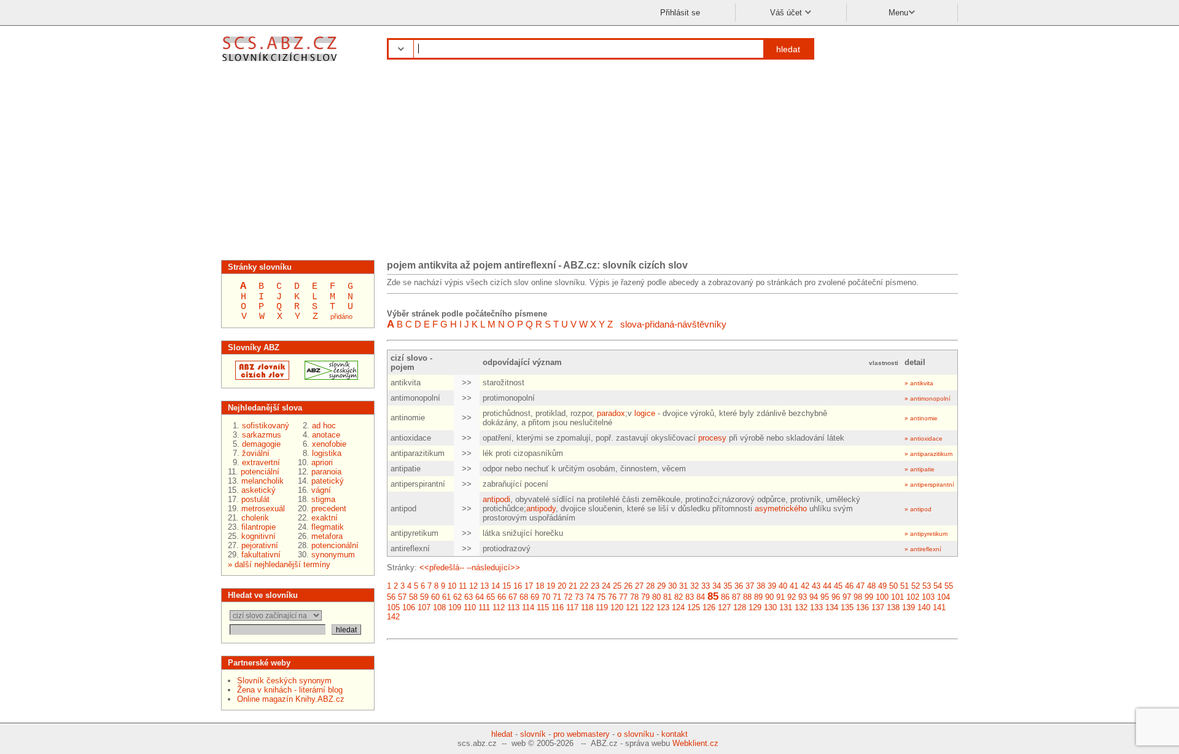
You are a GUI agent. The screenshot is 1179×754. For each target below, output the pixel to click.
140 (923, 607)
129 (755, 607)
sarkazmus (261, 434)
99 (869, 597)
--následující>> (493, 567)
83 (689, 597)
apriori (322, 462)
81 (667, 597)
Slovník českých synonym (284, 680)
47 (860, 586)
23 (595, 586)
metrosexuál (263, 508)
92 (791, 597)
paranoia (326, 471)
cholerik (255, 517)
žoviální (256, 453)
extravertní (261, 462)
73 (579, 597)
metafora (327, 536)
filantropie (258, 527)
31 (683, 586)
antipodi (496, 499)
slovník (533, 734)
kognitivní (258, 536)
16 (517, 586)
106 (408, 607)
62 (457, 597)
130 (770, 607)
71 (557, 597)
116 (557, 607)
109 (454, 607)
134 (831, 607)
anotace (326, 434)
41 (794, 586)
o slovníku (635, 734)
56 (391, 597)
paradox (611, 413)
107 (424, 607)
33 (705, 586)
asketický (258, 490)
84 (700, 597)
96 (835, 597)
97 (846, 597)
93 (802, 597)
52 (915, 586)
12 (473, 586)
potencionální (335, 545)
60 (435, 597)
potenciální (260, 471)
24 (606, 586)
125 (693, 607)
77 (623, 597)
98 (858, 597)
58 (413, 597)
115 (543, 607)
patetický (327, 480)
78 (634, 597)
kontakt (674, 734)
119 (602, 607)
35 (727, 586)
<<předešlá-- (441, 567)
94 (813, 597)
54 (937, 586)
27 (639, 586)
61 (446, 597)
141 (939, 607)
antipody (541, 508)
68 (523, 597)
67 (512, 597)
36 (738, 586)
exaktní (324, 517)
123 (662, 607)
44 (827, 586)
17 (528, 586)
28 (650, 586)
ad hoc (324, 425)
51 (904, 586)
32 (694, 586)
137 (877, 607)
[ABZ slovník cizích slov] (281, 63)
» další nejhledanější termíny (279, 564)
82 (678, 597)
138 (893, 607)
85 (712, 596)
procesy (712, 437)
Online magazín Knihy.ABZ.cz (290, 699)
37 (749, 586)
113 (513, 607)
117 (572, 607)
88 (747, 597)
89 (758, 597)
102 (912, 597)
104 (943, 597)
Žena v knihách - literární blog (290, 689)
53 (926, 586)
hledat (788, 49)
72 (568, 597)
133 (816, 607)
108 (439, 607)
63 (468, 597)
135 (847, 607)
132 (801, 607)
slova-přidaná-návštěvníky (673, 324)
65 (490, 597)
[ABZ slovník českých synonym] (327, 377)
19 (551, 586)
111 (484, 607)
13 (484, 586)
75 (601, 597)
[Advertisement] (589, 165)
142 (393, 616)
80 (656, 597)
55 (948, 586)
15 (506, 586)
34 (716, 586)
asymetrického (781, 508)
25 (617, 586)
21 (573, 586)
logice (644, 413)
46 (849, 586)
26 (628, 586)
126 (708, 607)
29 (661, 586)
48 (871, 586)
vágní (321, 490)
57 (402, 597)
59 (424, 597)
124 (678, 607)
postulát (255, 499)
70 (546, 597)
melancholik (262, 480)
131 (785, 607)
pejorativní (259, 545)
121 (632, 607)
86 (725, 597)
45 (838, 586)
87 (736, 597)
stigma (323, 499)
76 (612, 597)
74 (590, 597)
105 (393, 607)
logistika (326, 453)
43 (816, 586)
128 (739, 607)
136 (862, 607)
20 (562, 586)
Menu (898, 12)
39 (772, 586)
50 (893, 586)
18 (539, 586)
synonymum (333, 554)
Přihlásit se (680, 12)
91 (780, 597)
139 (908, 607)
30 (672, 586)
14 (495, 586)
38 (761, 586)
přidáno (341, 316)
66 (501, 597)
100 (882, 597)
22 (584, 586)
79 (645, 597)
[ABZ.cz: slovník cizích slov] (258, 377)
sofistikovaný (265, 425)
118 (587, 607)
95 (824, 597)
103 (928, 597)
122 (647, 607)
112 (498, 607)
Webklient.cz (695, 743)
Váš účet (787, 12)
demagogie (261, 444)
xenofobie (329, 444)
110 (470, 607)
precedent (328, 508)
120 (616, 607)
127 (724, 607)
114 (528, 607)
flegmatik (327, 527)
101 (897, 597)
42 (805, 586)
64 (479, 597)
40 (783, 586)
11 (463, 586)
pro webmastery (581, 734)
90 (769, 597)
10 (452, 586)
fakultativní (261, 554)
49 (882, 586)
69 (535, 597)
